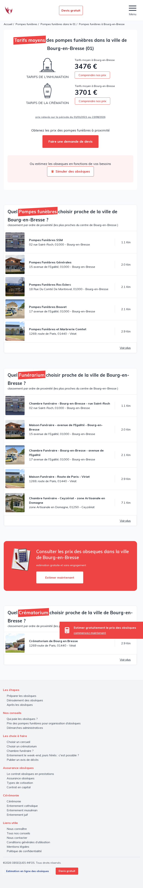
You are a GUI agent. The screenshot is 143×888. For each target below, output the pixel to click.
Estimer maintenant (59, 577)
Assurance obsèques (20, 778)
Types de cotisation (20, 783)
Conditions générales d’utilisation (28, 842)
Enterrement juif (17, 814)
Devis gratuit (70, 10)
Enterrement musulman (22, 810)
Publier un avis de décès (23, 760)
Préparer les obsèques (21, 696)
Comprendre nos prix (92, 75)
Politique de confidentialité (24, 851)
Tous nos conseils (18, 833)
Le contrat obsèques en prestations (30, 774)
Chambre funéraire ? (20, 751)
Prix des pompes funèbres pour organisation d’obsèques (44, 723)
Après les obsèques (20, 705)
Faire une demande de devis (70, 141)
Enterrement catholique (22, 806)
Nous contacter (17, 838)
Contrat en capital (19, 787)
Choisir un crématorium (22, 746)
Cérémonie (14, 801)
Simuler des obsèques (72, 171)
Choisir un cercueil (18, 742)
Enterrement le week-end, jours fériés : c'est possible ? (43, 755)
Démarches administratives (25, 728)
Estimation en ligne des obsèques (27, 871)
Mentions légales (18, 846)
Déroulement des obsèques (25, 700)
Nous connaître (17, 829)
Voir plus (125, 348)
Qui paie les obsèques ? (22, 719)
